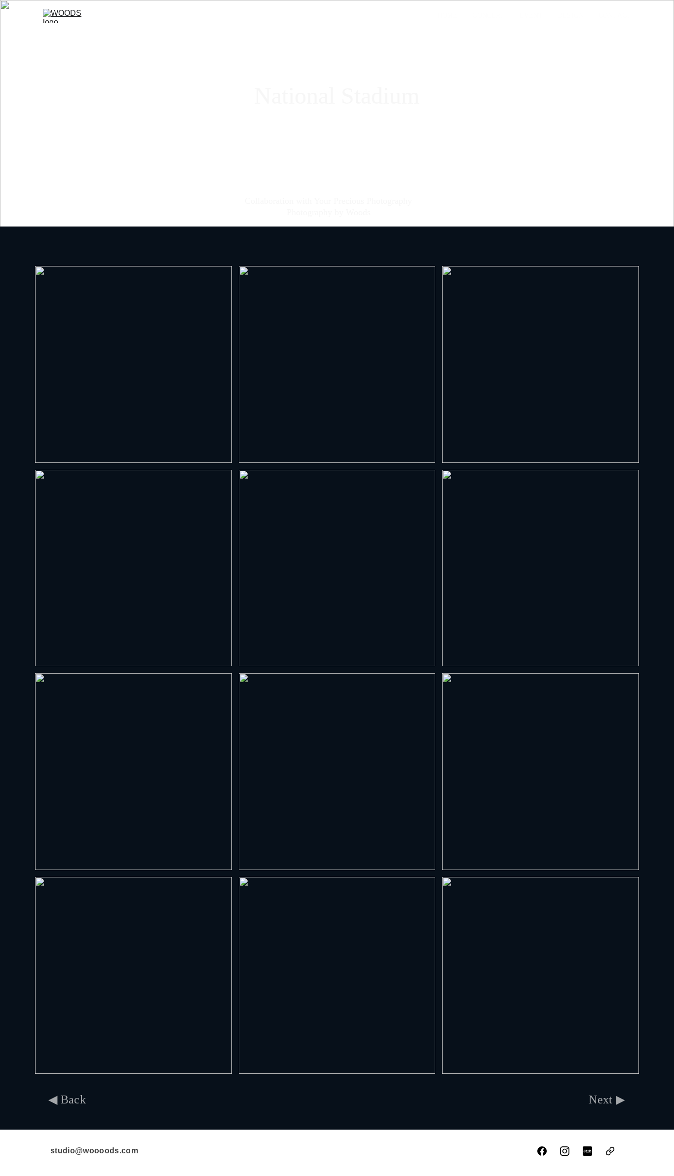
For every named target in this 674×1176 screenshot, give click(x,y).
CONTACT (615, 15)
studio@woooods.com (94, 1150)
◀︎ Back (67, 1099)
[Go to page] (610, 1151)
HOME (447, 15)
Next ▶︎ (607, 1099)
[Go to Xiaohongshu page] (587, 1151)
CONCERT (488, 15)
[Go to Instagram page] (564, 1151)
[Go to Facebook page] (542, 1151)
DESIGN (571, 15)
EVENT (531, 15)
